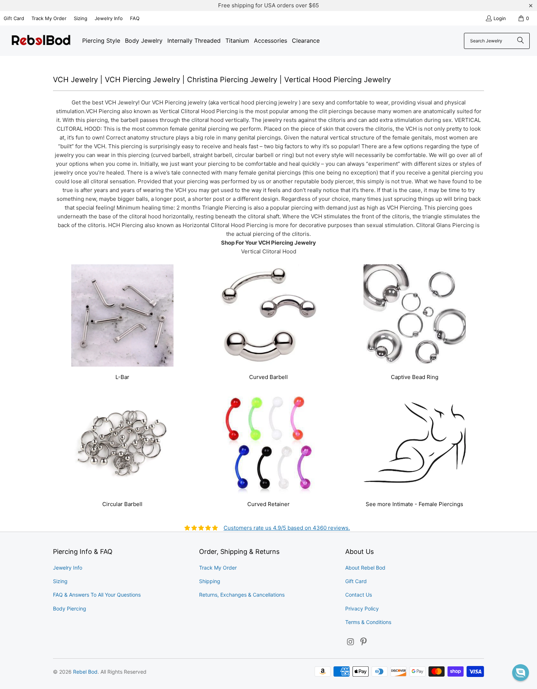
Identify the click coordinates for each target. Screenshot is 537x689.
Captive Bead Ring (414, 323)
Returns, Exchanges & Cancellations (242, 595)
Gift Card (14, 18)
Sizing (80, 18)
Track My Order (48, 18)
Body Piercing (69, 608)
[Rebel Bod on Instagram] (350, 642)
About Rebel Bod (365, 567)
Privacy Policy (362, 608)
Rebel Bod (85, 672)
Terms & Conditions (368, 622)
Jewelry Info (109, 18)
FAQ (135, 18)
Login (500, 18)
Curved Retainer (268, 450)
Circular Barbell (122, 450)
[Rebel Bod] (41, 40)
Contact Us (358, 595)
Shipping (209, 581)
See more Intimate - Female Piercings (414, 450)
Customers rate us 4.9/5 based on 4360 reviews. (287, 527)
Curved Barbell (268, 323)
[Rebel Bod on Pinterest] (363, 642)
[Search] (520, 41)
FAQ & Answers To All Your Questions (97, 595)
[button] (520, 672)
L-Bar (122, 323)
